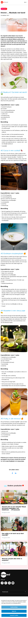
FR (25, 4)
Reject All (14, 611)
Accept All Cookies (14, 615)
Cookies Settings (14, 607)
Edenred (3, 2)
